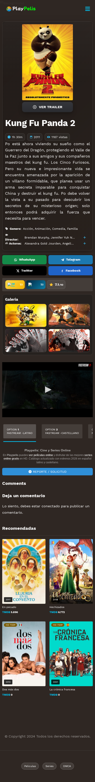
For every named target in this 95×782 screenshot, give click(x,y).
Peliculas (30, 766)
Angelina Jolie (72, 243)
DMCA (67, 766)
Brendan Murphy (37, 237)
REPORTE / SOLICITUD (49, 471)
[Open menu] (87, 9)
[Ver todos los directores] (84, 237)
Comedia (58, 228)
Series (49, 766)
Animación (42, 228)
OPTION (19, 431)
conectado (51, 506)
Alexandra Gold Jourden (43, 243)
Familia (72, 228)
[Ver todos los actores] (84, 243)
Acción (28, 228)
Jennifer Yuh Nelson (65, 237)
